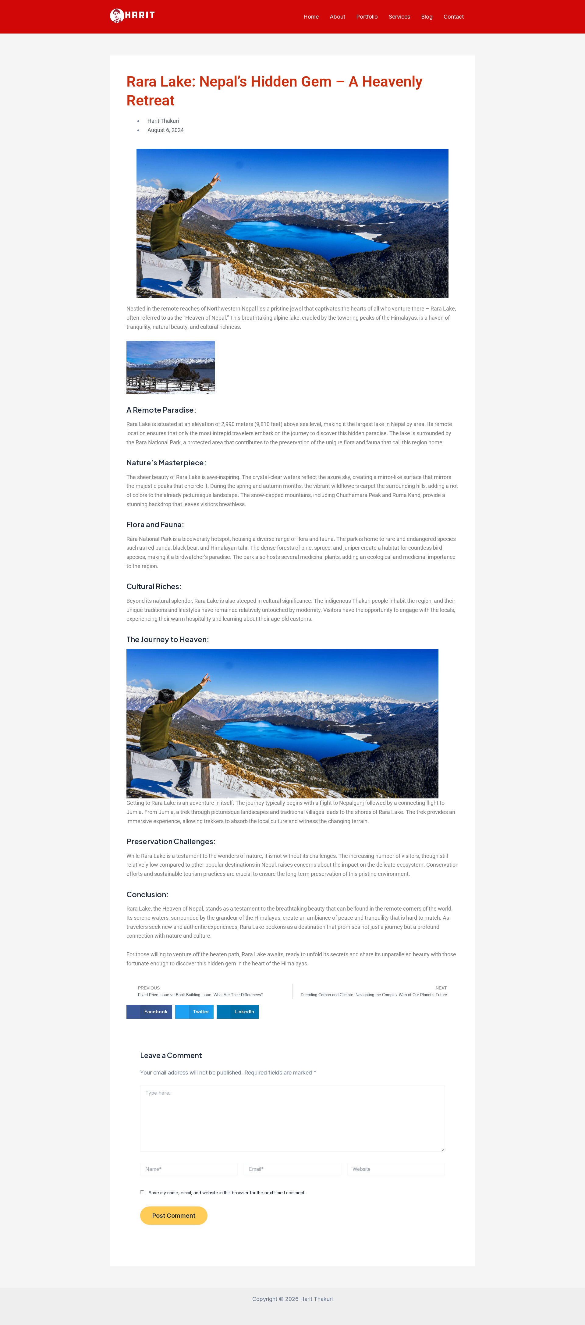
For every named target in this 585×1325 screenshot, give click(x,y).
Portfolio (367, 16)
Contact (454, 16)
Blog (427, 16)
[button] (149, 1012)
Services (399, 16)
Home (311, 16)
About (337, 16)
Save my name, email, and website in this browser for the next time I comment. (227, 1192)
